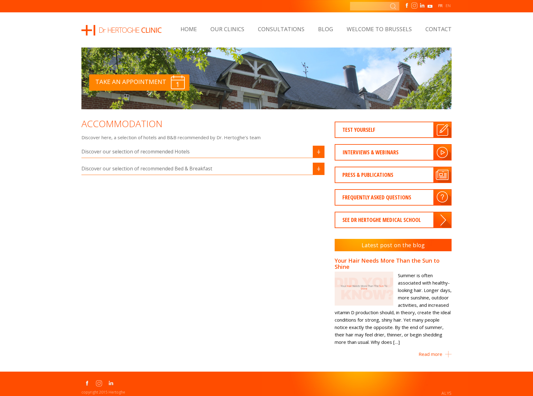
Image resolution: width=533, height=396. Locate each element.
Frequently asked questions (376, 197)
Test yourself (358, 129)
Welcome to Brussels (379, 29)
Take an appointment (130, 81)
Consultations (281, 29)
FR (440, 5)
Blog (325, 29)
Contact (438, 29)
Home (188, 29)
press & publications (367, 174)
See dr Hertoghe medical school (381, 219)
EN (448, 5)
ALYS (446, 393)
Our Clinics (227, 29)
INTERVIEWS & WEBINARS (370, 152)
